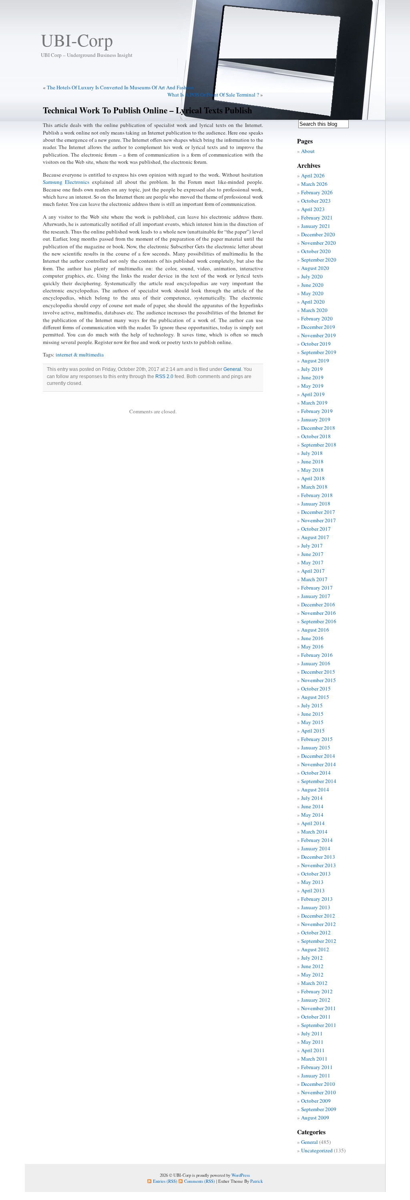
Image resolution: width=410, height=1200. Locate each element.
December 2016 (318, 604)
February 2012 (317, 991)
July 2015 (312, 705)
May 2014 (312, 814)
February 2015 (317, 739)
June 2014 (312, 806)
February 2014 (317, 840)
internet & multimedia (80, 354)
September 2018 (318, 444)
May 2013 (312, 882)
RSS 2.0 (164, 376)
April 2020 (313, 301)
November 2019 (318, 335)
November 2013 (318, 865)
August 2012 (315, 949)
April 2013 (313, 890)
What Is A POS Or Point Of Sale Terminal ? (213, 94)
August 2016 (315, 629)
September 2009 (318, 1109)
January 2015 (315, 747)
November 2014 (318, 764)
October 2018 (316, 436)
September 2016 (318, 621)
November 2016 (318, 612)
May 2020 (312, 293)
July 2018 (312, 453)
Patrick (256, 1181)
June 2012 (312, 966)
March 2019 (314, 402)
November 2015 (318, 680)
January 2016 (315, 663)
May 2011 (312, 1041)
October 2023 (316, 200)
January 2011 (315, 1075)
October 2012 (316, 932)
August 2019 (315, 360)
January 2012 (315, 999)
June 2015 (312, 713)
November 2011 (318, 1008)
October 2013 (316, 873)
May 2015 (312, 722)
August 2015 (315, 697)
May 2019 (312, 385)
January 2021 (315, 226)
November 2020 (318, 242)
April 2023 (313, 209)
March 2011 (314, 1058)
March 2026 (314, 183)
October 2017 (316, 528)
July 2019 (312, 368)
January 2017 (315, 596)
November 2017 (318, 520)
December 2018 (318, 427)
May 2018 (312, 469)
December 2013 (318, 856)
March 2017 (314, 579)
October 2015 (316, 688)
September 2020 (318, 259)
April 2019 (313, 394)
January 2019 (315, 419)
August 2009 (315, 1117)
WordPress (240, 1175)
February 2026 (317, 192)
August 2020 (315, 268)
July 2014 (312, 797)
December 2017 (318, 511)
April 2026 (313, 175)
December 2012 (318, 915)
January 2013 (315, 907)
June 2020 (312, 284)
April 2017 (313, 570)
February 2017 (317, 587)
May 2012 (312, 974)
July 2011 (312, 1033)
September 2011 (318, 1025)
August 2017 (315, 537)
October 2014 (316, 772)
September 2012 (318, 940)
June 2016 (312, 638)
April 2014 (313, 823)
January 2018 (315, 503)
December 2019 (318, 326)
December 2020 (318, 234)
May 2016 (312, 646)
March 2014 (314, 831)
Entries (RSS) (165, 1181)
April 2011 (313, 1050)
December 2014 (318, 755)
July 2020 (312, 276)
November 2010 (318, 1092)
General (232, 369)
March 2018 (314, 486)
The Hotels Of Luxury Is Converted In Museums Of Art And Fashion (120, 87)
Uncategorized (317, 1150)
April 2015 (313, 730)
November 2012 (318, 924)
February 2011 (317, 1067)
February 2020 (317, 318)
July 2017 (312, 545)
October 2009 (316, 1100)
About (308, 151)
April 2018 (313, 478)
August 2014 (315, 789)
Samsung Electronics (66, 181)
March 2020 (314, 310)
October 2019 (316, 343)
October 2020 (316, 251)
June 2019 (312, 377)
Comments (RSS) (199, 1181)
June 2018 (312, 461)
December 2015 (318, 671)
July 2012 (312, 957)
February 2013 (317, 898)
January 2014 (315, 848)
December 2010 (318, 1083)
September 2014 (318, 781)
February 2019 (317, 411)
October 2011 (316, 1016)
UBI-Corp (77, 39)
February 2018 (317, 495)
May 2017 (312, 562)
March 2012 (314, 983)
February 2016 (317, 654)
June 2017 (312, 554)
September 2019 (318, 352)
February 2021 (317, 217)
